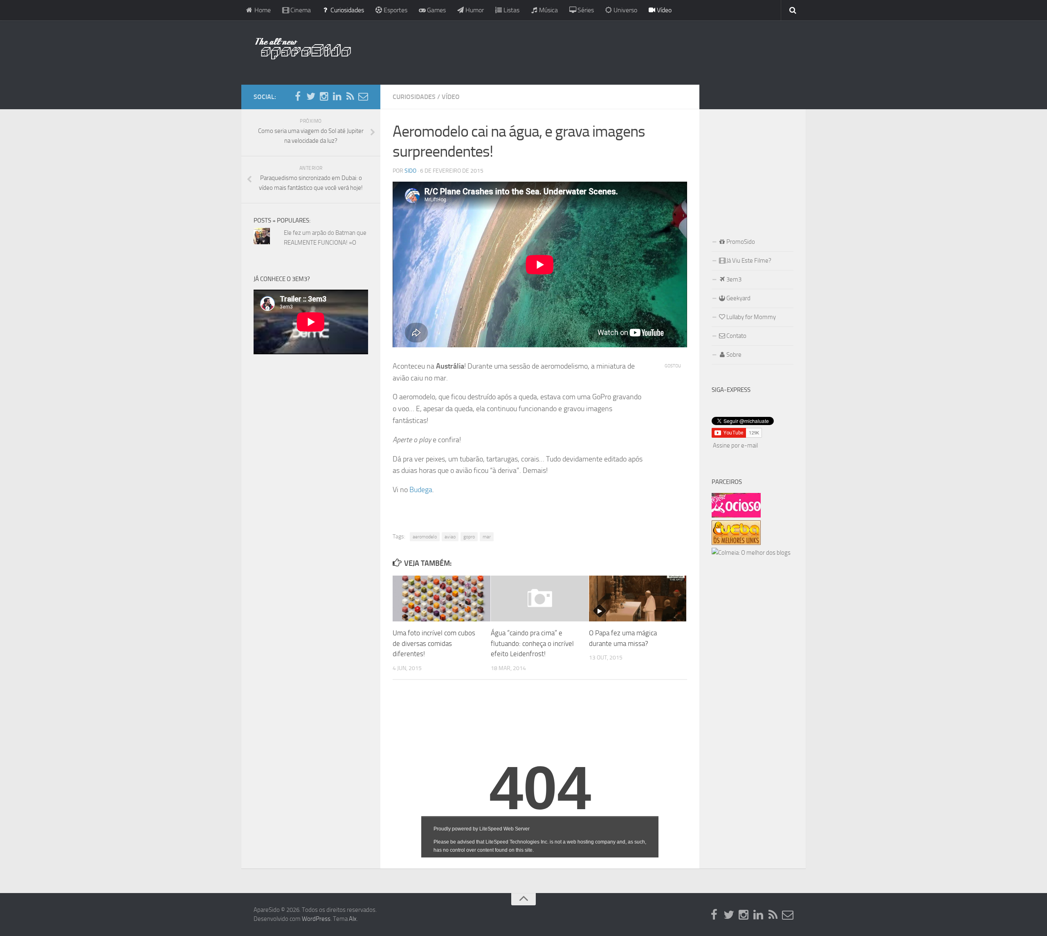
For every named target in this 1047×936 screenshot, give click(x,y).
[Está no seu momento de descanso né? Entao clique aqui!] (736, 515)
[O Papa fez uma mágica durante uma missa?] (638, 598)
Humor (474, 10)
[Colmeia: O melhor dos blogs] (751, 552)
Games (435, 10)
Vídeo (663, 10)
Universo (624, 10)
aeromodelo (425, 537)
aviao (450, 537)
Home (262, 10)
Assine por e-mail (735, 445)
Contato (735, 336)
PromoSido (740, 241)
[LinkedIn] (337, 96)
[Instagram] (324, 96)
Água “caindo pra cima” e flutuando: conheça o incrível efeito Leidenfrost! (532, 643)
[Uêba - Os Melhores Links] (736, 543)
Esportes (394, 10)
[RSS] (350, 96)
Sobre (733, 354)
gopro (469, 537)
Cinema (300, 10)
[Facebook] (298, 96)
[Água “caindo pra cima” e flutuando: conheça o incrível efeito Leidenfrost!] (540, 598)
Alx (353, 919)
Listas (510, 10)
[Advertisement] (577, 51)
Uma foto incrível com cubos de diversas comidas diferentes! (434, 643)
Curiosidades (346, 10)
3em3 (733, 279)
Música (547, 10)
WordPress (316, 919)
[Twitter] (311, 96)
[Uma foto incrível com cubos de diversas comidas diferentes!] (441, 598)
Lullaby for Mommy (750, 317)
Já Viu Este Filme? (748, 260)
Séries (585, 10)
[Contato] (363, 96)
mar (487, 537)
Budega (420, 489)
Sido (410, 170)
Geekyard (737, 298)
